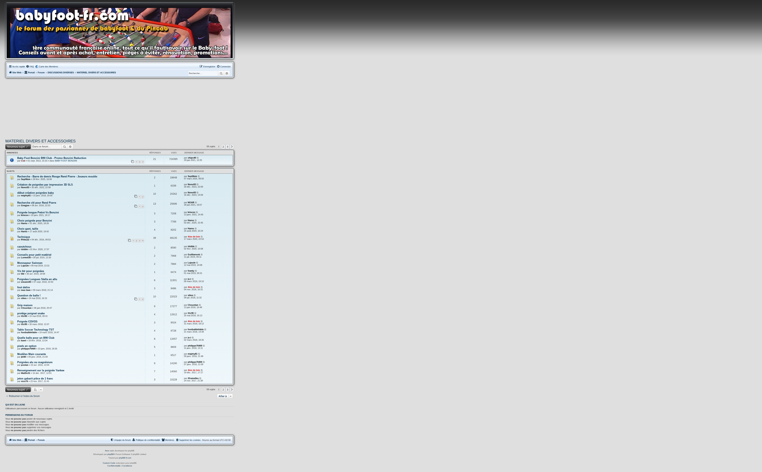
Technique (23, 236)
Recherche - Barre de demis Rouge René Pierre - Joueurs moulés (57, 176)
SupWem (25, 179)
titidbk (24, 249)
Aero (107, 451)
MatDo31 (25, 373)
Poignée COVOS (27, 321)
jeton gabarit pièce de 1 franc (35, 378)
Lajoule (25, 265)
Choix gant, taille (27, 228)
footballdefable (29, 332)
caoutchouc (24, 246)
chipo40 (192, 158)
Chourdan (26, 308)
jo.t (189, 279)
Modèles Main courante (31, 354)
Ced (23, 161)
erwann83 (26, 282)
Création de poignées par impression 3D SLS (45, 184)
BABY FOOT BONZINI (66, 161)
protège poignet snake (31, 313)
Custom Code (109, 463)
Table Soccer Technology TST (35, 329)
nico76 (24, 381)
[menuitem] (30, 66)
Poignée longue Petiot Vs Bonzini (38, 212)
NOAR (191, 202)
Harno (24, 223)
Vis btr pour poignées (30, 271)
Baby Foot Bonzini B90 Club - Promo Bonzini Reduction (51, 158)
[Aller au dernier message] (198, 158)
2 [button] (223, 146)
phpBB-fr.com (125, 458)
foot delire (23, 287)
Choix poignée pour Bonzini (34, 220)
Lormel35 (26, 257)
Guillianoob (194, 254)
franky (191, 271)
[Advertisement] (119, 108)
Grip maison (25, 305)
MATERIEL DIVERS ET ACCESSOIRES (40, 141)
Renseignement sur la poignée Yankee (40, 370)
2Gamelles (193, 378)
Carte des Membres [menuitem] (48, 66)
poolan (24, 365)
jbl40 (23, 357)
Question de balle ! (28, 295)
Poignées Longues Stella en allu (37, 279)
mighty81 (26, 195)
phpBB (110, 454)
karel (23, 340)
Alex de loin (194, 236)
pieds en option (27, 345)
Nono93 (25, 187)
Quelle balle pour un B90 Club (35, 337)
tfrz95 (24, 316)
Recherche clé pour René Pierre (36, 202)
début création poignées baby (35, 192)
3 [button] (227, 146)
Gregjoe (25, 205)
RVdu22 (25, 239)
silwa (23, 298)
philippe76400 (28, 348)
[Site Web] (122, 32)
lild (22, 274)
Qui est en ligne (15, 404)
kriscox (25, 215)
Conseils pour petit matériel (34, 254)
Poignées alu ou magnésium (35, 362)
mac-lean (26, 290)
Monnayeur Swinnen (29, 262)
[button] (232, 146)
